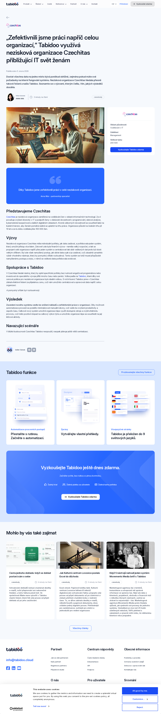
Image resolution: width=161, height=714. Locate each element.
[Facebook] (8, 668)
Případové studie (57, 670)
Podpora (90, 670)
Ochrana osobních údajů (134, 662)
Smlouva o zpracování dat (134, 666)
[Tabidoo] (12, 4)
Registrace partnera (59, 666)
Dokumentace (92, 662)
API (88, 666)
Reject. (140, 707)
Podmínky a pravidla (132, 658)
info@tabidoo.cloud (19, 660)
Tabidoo (82, 276)
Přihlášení (124, 4)
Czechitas (10, 217)
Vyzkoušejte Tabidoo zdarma (131, 150)
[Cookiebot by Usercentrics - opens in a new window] (16, 709)
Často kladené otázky (96, 658)
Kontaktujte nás (130, 670)
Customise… (139, 699)
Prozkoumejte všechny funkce (136, 372)
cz (113, 4)
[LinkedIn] (13, 668)
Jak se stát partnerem (59, 658)
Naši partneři (56, 662)
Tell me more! (39, 706)
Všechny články (80, 628)
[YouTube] (19, 668)
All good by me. (140, 691)
